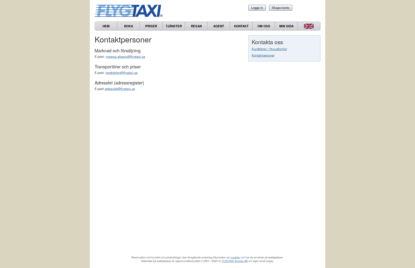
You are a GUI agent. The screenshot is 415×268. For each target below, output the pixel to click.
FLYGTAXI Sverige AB (235, 261)
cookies (235, 257)
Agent (218, 26)
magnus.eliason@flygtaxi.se (125, 56)
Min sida (286, 26)
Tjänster (174, 26)
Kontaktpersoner (263, 55)
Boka (128, 26)
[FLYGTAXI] (131, 11)
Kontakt (241, 26)
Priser (151, 26)
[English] (309, 26)
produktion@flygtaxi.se (122, 72)
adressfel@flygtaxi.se (120, 88)
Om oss (263, 26)
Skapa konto (280, 7)
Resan (196, 26)
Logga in (257, 7)
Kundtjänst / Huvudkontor (269, 49)
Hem (106, 26)
